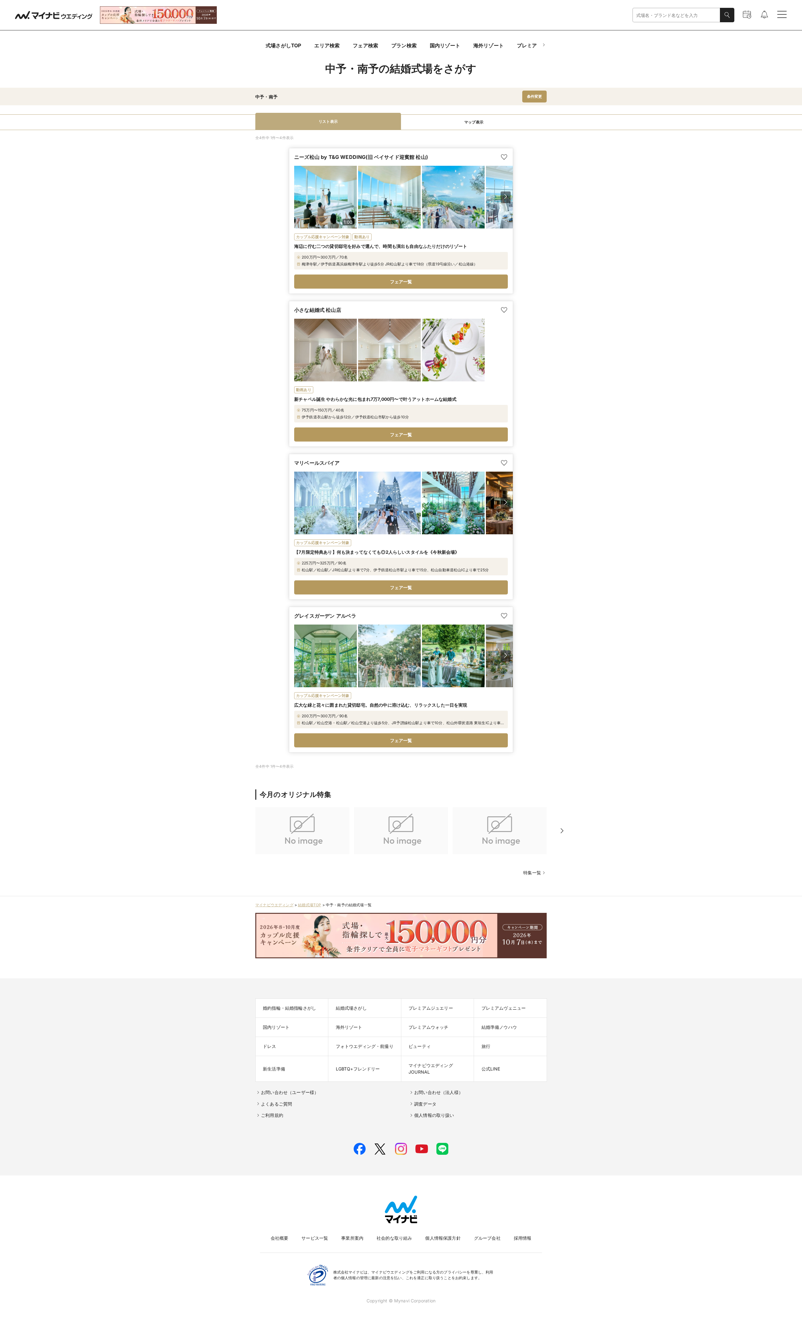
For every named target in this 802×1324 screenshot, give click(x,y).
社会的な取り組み (394, 1238)
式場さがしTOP (283, 45)
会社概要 (280, 1238)
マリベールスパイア (317, 463)
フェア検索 (365, 45)
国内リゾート (445, 45)
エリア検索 (327, 45)
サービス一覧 (314, 1238)
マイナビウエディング (274, 905)
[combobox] (676, 15)
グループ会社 (487, 1238)
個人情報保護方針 (443, 1238)
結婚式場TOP (309, 905)
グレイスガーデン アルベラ (325, 616)
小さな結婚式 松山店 (317, 310)
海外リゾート (488, 45)
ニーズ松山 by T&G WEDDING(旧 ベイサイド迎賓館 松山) (361, 157)
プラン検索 (404, 45)
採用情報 (523, 1238)
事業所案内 (352, 1238)
